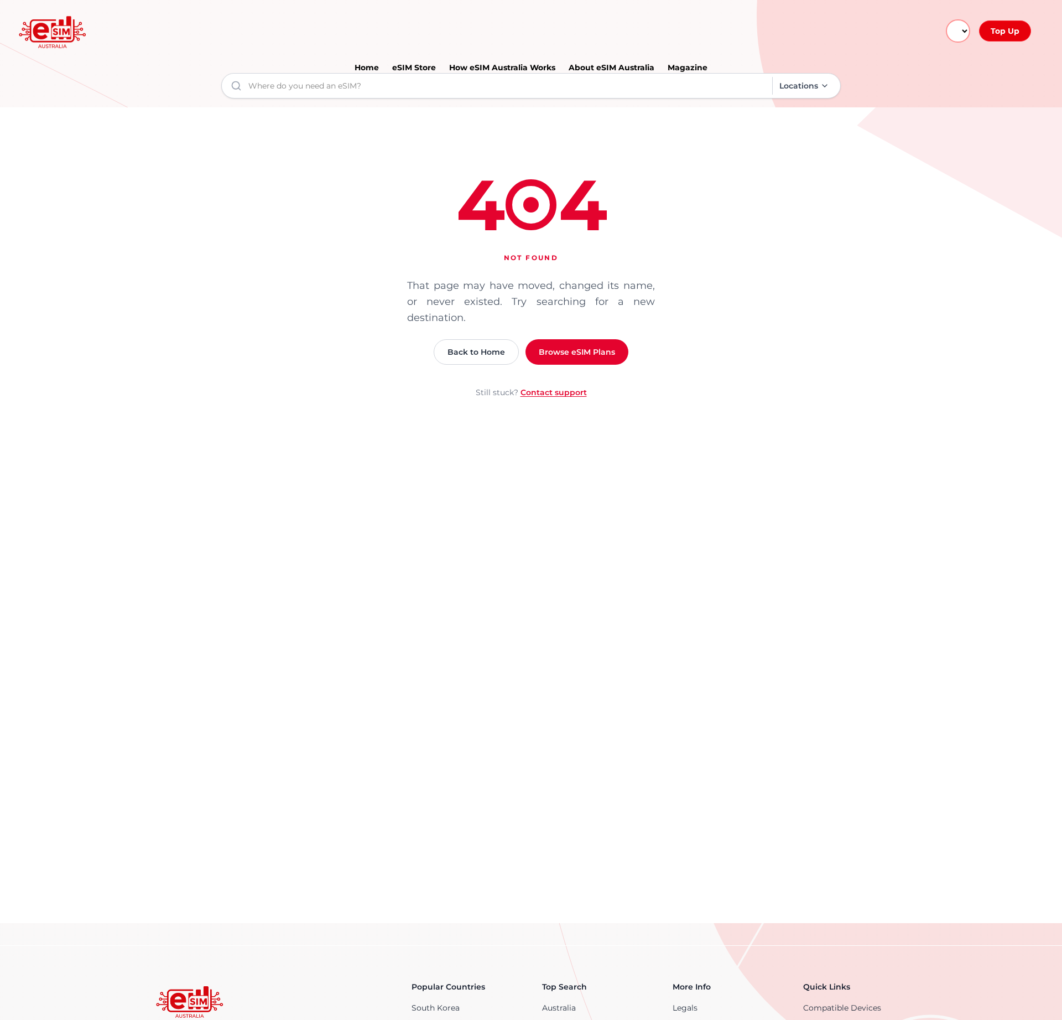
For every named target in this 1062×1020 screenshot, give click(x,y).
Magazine (687, 68)
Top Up (1005, 31)
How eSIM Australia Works (502, 68)
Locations (798, 86)
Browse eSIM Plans (577, 352)
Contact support (553, 392)
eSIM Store (414, 68)
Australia (559, 1008)
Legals (685, 1008)
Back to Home (476, 352)
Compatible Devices (842, 1008)
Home (367, 68)
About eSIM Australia (611, 68)
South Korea (436, 1008)
